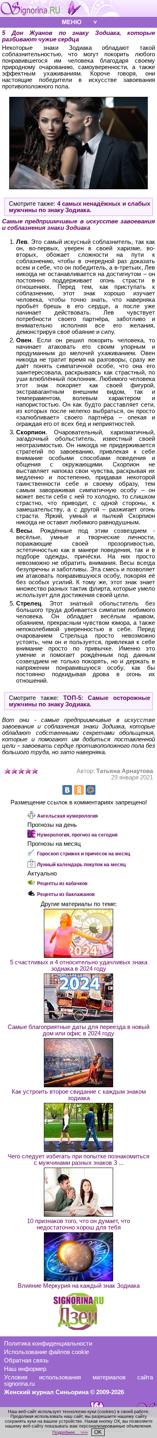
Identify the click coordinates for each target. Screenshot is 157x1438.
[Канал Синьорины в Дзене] (78, 1328)
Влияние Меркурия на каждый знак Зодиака (79, 1286)
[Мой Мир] (90, 790)
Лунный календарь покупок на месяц (81, 864)
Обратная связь (26, 1360)
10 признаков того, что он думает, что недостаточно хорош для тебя (78, 1224)
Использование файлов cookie (46, 1352)
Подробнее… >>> (70, 1432)
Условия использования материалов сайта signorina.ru (78, 1380)
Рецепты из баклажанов (66, 894)
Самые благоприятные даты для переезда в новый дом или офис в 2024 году (78, 1030)
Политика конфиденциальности (48, 1343)
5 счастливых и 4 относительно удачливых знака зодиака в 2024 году (78, 965)
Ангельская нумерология (67, 816)
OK (98, 1432)
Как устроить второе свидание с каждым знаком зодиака (79, 1094)
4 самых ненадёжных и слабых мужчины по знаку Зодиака (79, 206)
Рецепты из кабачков (62, 883)
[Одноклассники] (79, 790)
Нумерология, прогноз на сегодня (77, 835)
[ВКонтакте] (67, 790)
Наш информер (25, 1369)
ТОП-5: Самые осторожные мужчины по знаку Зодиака (79, 701)
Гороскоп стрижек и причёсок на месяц (83, 854)
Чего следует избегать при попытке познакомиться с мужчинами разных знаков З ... (78, 1159)
